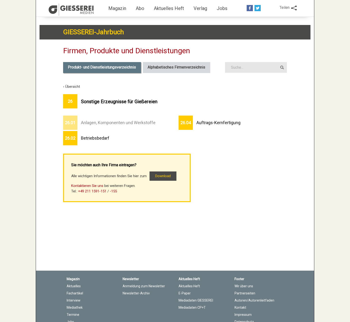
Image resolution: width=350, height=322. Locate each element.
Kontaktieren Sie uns (87, 186)
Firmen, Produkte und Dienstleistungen (126, 50)
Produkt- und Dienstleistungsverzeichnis (102, 67)
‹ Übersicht (71, 86)
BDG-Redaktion (72, 10)
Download (163, 176)
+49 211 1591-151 (92, 191)
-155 (113, 191)
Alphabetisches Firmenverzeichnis (176, 67)
